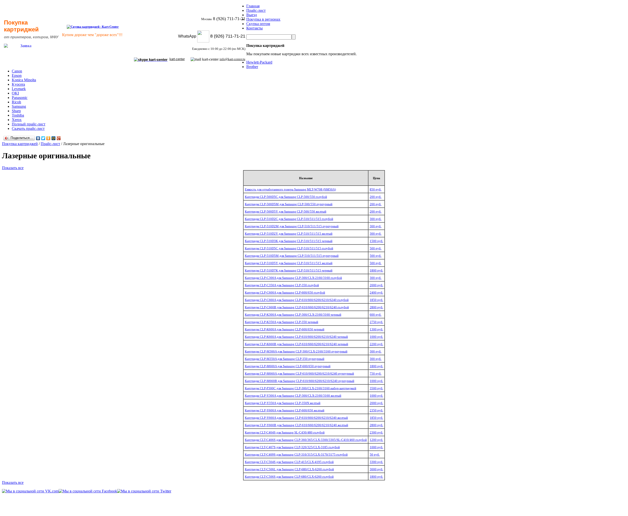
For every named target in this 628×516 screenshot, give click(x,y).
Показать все (13, 168)
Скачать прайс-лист (28, 128)
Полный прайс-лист (28, 124)
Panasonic (19, 97)
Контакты (254, 28)
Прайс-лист (256, 10)
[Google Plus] (58, 138)
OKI (15, 93)
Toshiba (18, 115)
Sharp (16, 111)
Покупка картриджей (20, 144)
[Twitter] (43, 138)
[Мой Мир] (53, 138)
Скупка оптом (258, 24)
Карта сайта (611, 509)
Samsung (19, 106)
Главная (253, 6)
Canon (17, 71)
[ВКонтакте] (38, 138)
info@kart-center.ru (232, 59)
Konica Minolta (24, 80)
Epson (17, 75)
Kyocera (18, 84)
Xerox (17, 120)
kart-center (177, 59)
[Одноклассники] (48, 138)
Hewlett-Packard (259, 62)
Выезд (251, 15)
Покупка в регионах (263, 19)
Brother (252, 67)
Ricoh (16, 102)
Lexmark (19, 89)
